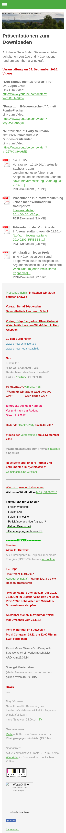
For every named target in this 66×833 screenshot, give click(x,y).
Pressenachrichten (17, 292)
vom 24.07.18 (32, 386)
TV (40, 719)
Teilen (12, 820)
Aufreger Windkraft (17, 578)
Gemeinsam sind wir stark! (22, 471)
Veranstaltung (28, 434)
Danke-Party (26, 425)
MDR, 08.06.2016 (46, 492)
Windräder (12, 757)
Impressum (12, 829)
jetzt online (48, 559)
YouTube (21, 377)
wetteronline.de (23, 812)
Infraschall (53, 448)
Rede (9, 734)
